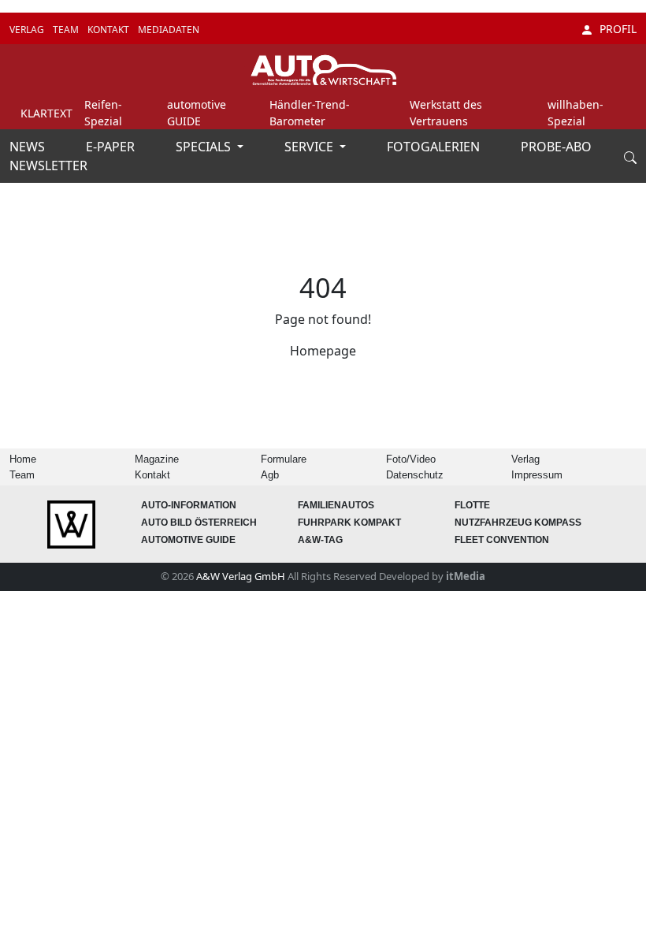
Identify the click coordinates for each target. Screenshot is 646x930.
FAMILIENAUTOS (336, 505)
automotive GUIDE (188, 539)
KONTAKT (109, 29)
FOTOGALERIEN (435, 146)
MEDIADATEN (168, 29)
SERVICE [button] (310, 146)
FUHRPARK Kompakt (349, 522)
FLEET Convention (502, 539)
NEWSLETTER (48, 165)
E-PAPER (112, 146)
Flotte (472, 505)
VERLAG (27, 29)
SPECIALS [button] (205, 146)
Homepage (323, 350)
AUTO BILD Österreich (199, 522)
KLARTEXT (46, 113)
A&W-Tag (320, 539)
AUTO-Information (188, 505)
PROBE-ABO (556, 146)
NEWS (28, 146)
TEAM (67, 29)
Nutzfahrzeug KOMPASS (518, 522)
